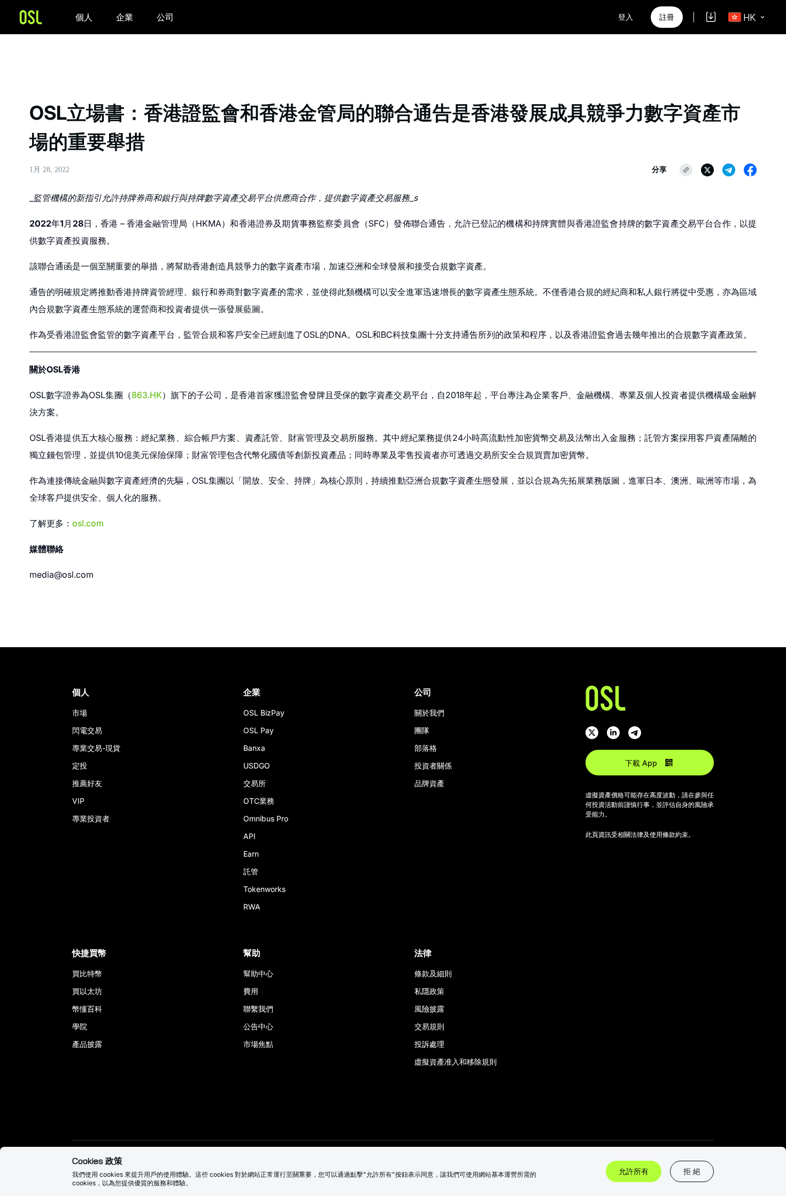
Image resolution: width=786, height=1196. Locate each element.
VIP (78, 800)
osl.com (88, 523)
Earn (251, 853)
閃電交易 (87, 730)
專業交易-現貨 (96, 747)
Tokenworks (264, 889)
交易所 (254, 783)
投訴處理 (429, 1044)
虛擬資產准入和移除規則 (455, 1061)
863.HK (147, 395)
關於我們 (429, 712)
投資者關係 (433, 765)
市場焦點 (258, 1044)
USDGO (256, 765)
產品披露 (87, 1044)
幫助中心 (258, 973)
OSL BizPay (263, 712)
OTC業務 (258, 800)
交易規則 (429, 1026)
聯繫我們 (258, 1008)
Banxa (254, 747)
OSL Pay (258, 730)
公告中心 (258, 1026)
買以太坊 (87, 991)
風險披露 (429, 1008)
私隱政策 (429, 991)
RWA (251, 906)
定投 (79, 765)
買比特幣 (87, 973)
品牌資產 (429, 783)
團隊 (421, 730)
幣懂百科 (87, 1008)
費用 (250, 991)
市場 (79, 712)
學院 (79, 1026)
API (249, 836)
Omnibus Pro (265, 818)
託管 (250, 871)
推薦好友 (87, 783)
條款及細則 (433, 973)
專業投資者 (91, 818)
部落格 (425, 747)
